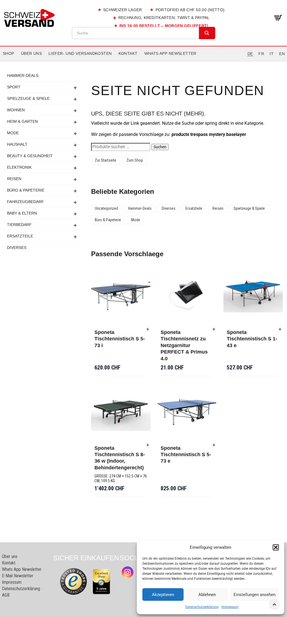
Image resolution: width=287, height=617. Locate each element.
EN (282, 53)
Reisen (14, 178)
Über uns (31, 53)
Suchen (160, 147)
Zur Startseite (105, 160)
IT (272, 53)
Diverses (16, 247)
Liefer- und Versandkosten (80, 53)
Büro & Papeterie (25, 190)
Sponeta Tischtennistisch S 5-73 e (186, 454)
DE (250, 53)
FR (261, 53)
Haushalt (17, 144)
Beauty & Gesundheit (30, 156)
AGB (6, 595)
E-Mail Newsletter (17, 575)
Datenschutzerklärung (202, 607)
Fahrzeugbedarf (25, 201)
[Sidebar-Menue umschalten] (143, 61)
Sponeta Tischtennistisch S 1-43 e (252, 338)
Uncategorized (106, 208)
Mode (13, 133)
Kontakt (128, 53)
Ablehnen (207, 594)
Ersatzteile (20, 236)
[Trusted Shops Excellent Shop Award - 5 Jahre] (101, 581)
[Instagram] (127, 572)
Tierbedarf (19, 224)
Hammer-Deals (22, 75)
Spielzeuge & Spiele (28, 98)
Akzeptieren (163, 594)
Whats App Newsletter (170, 53)
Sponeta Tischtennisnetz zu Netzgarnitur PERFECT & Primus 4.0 (184, 345)
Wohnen (16, 110)
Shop (8, 53)
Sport (13, 87)
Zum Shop (134, 160)
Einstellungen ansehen (254, 594)
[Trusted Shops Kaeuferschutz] (73, 581)
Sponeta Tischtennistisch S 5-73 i (119, 338)
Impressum (230, 607)
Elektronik (19, 167)
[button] (276, 547)
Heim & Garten (22, 121)
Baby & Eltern (22, 213)
